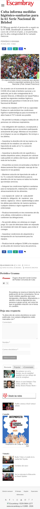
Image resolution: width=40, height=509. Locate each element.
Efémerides (20, 494)
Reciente (7, 367)
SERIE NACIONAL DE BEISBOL (12, 268)
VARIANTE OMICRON (31, 268)
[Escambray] (20, 3)
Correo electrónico (10, 349)
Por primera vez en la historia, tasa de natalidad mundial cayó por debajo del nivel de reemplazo (26, 374)
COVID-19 (27, 265)
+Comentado (28, 367)
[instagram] (25, 500)
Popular (17, 367)
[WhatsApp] (17, 500)
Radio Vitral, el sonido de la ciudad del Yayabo (24, 458)
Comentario (7, 322)
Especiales (34, 491)
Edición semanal (7, 491)
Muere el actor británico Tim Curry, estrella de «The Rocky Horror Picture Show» (26, 383)
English (26, 491)
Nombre (6, 342)
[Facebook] (9, 500)
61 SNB (18, 265)
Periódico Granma (10, 41)
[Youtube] (21, 500)
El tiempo (18, 491)
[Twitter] (13, 500)
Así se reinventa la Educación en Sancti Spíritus (25, 475)
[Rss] (6, 500)
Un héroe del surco (21, 465)
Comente (30, 49)
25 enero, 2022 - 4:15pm (8, 44)
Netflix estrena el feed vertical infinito (25, 404)
